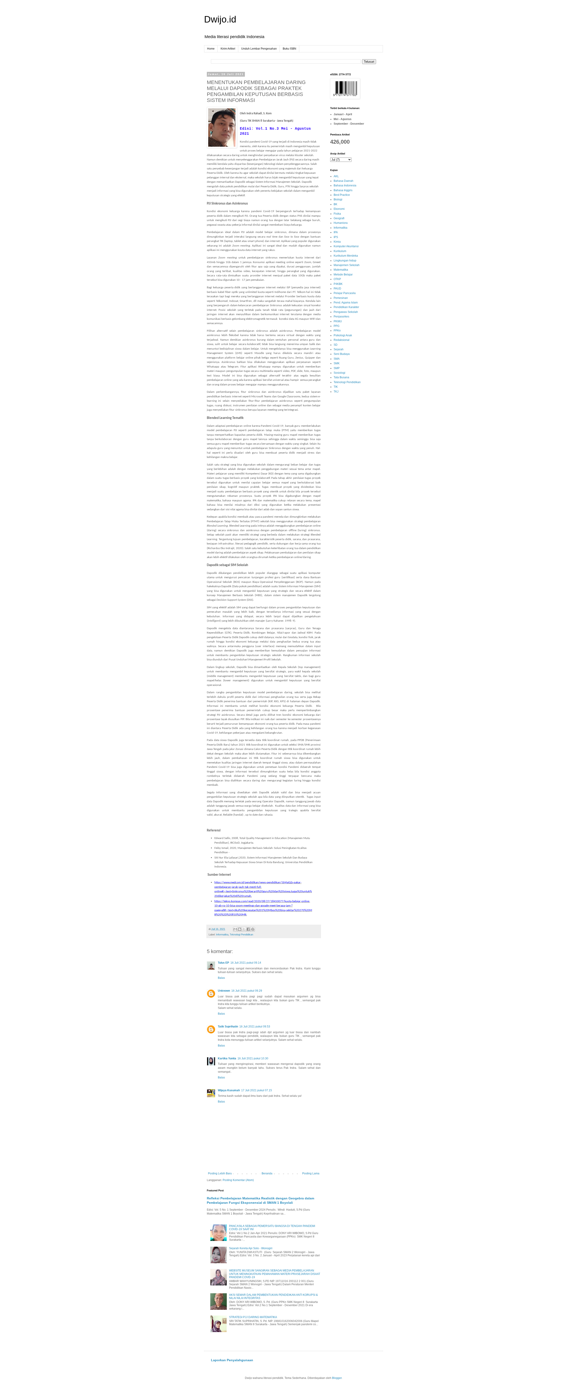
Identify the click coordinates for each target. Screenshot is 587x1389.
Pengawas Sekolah (346, 312)
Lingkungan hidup (345, 260)
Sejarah (338, 349)
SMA (337, 358)
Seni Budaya (342, 354)
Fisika (337, 213)
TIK (336, 386)
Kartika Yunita (227, 1058)
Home (211, 48)
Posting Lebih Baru (220, 1173)
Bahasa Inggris (343, 190)
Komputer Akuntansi (346, 246)
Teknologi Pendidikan (241, 934)
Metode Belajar (343, 274)
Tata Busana (341, 377)
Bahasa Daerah (343, 180)
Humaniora (341, 222)
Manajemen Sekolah (347, 265)
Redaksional (341, 340)
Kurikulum (340, 251)
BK (335, 204)
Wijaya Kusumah (229, 1090)
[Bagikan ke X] (244, 929)
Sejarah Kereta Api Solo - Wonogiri (250, 1248)
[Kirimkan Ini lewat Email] (235, 929)
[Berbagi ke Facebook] (248, 929)
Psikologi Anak (343, 335)
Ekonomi (339, 208)
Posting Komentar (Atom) (238, 1180)
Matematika (341, 269)
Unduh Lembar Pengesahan (259, 48)
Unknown (224, 990)
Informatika (222, 934)
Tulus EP (223, 962)
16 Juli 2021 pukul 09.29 (246, 990)
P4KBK (338, 284)
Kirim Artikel (228, 48)
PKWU (338, 321)
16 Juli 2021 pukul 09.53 (254, 1026)
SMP (337, 368)
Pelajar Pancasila (345, 293)
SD (336, 344)
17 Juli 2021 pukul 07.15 (256, 1090)
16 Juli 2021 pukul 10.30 (253, 1058)
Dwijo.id (220, 19)
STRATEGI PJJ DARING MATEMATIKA (253, 1317)
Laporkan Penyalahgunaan (232, 1360)
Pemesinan (341, 298)
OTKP (337, 279)
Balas (221, 977)
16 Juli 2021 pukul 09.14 (245, 962)
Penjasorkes (341, 316)
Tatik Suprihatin (228, 1026)
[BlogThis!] (239, 929)
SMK (337, 363)
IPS (336, 237)
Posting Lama (310, 1173)
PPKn (337, 330)
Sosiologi (339, 372)
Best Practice (342, 194)
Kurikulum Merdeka (346, 255)
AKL (336, 176)
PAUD (337, 288)
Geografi (339, 218)
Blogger (337, 1378)
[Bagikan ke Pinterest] (252, 929)
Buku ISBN (289, 48)
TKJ (336, 391)
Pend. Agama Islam (346, 302)
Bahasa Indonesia (345, 185)
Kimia (337, 241)
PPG (336, 326)
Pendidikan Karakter (346, 307)
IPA (336, 232)
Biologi (338, 199)
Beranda (267, 1173)
